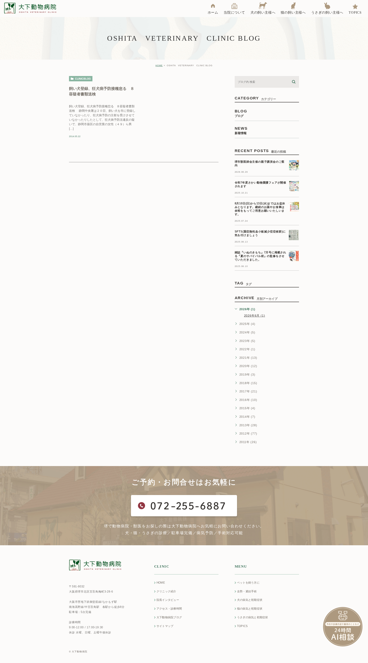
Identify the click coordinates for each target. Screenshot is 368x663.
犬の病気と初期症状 (249, 599)
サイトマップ (165, 626)
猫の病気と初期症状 (249, 608)
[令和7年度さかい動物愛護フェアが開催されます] (294, 186)
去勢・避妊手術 (247, 591)
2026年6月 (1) (254, 315)
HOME (159, 65)
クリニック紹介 (166, 591)
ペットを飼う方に (248, 582)
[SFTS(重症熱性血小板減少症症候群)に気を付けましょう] (294, 235)
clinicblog (83, 78)
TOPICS (242, 626)
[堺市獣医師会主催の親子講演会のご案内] (294, 165)
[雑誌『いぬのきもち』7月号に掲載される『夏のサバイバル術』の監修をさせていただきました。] (294, 256)
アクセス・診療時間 (169, 608)
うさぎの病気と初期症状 (252, 617)
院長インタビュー (168, 599)
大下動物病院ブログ (169, 617)
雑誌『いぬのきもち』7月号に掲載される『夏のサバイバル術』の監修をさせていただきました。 (260, 256)
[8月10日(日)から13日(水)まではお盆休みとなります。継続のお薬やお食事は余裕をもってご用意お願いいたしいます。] (294, 207)
